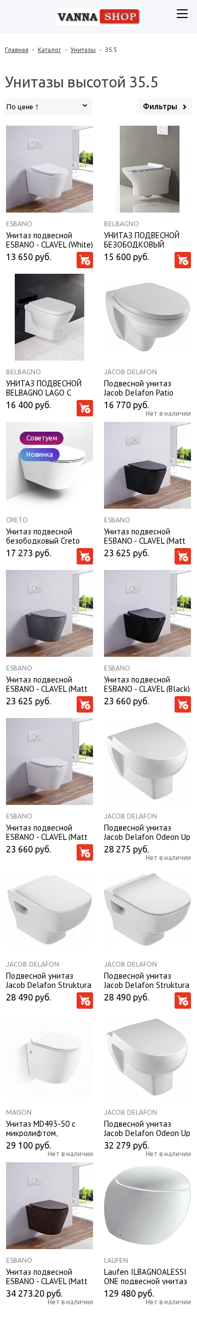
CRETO (17, 519)
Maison (19, 1112)
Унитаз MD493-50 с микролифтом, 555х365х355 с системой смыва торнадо (41, 1128)
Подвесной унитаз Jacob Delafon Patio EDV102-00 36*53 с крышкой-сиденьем (139, 387)
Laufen (116, 1260)
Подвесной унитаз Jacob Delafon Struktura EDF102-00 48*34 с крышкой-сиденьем (48, 979)
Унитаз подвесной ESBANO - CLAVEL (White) (49, 239)
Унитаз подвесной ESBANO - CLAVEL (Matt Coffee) (47, 1276)
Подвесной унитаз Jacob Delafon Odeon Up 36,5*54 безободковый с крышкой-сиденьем (147, 831)
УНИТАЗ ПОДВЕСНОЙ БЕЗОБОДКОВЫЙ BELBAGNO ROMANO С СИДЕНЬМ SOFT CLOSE (144, 239)
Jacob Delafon (130, 371)
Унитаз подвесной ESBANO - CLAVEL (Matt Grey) (47, 683)
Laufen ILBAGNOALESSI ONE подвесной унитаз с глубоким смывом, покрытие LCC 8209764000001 (145, 1276)
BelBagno (121, 223)
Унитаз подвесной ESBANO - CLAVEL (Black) (147, 683)
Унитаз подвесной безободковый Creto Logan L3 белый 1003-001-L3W (45, 535)
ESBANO (19, 223)
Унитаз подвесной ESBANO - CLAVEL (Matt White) (47, 831)
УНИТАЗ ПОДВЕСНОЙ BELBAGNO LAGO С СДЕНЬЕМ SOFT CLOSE (46, 387)
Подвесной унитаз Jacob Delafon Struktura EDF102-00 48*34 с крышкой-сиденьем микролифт (146, 979)
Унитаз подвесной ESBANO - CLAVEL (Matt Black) (145, 535)
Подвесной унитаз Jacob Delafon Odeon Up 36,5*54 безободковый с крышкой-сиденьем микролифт (147, 1128)
